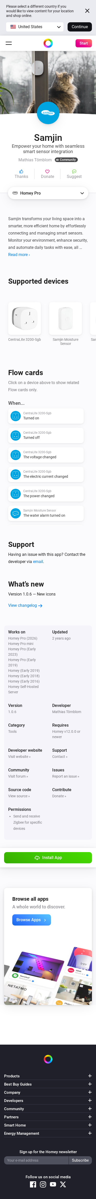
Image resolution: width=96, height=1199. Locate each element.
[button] (34, 26)
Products (12, 1076)
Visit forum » (18, 776)
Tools (12, 731)
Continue (80, 26)
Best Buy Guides (18, 1084)
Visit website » (19, 757)
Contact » (60, 757)
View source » (19, 796)
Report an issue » (65, 776)
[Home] (48, 43)
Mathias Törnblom (66, 712)
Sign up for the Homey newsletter (48, 1152)
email (38, 561)
